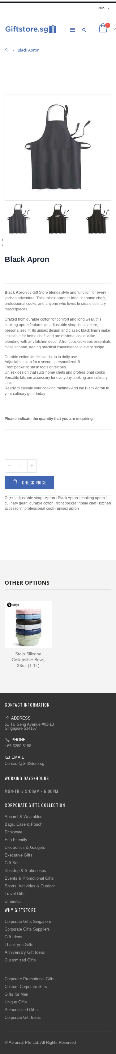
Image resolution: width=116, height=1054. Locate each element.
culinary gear (16, 503)
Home (7, 50)
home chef (87, 503)
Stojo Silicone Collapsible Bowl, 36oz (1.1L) (28, 659)
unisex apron (68, 508)
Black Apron (27, 259)
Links (100, 8)
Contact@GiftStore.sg (24, 763)
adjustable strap (28, 498)
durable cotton (41, 503)
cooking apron (93, 498)
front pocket (66, 503)
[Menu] (72, 30)
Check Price (34, 482)
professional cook (39, 508)
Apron (50, 498)
